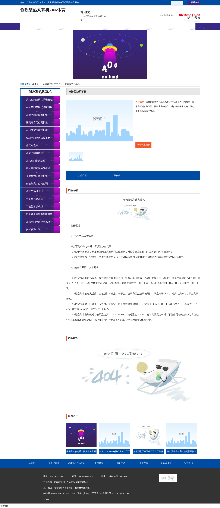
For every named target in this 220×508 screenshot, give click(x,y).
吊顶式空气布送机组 (37, 130)
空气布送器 (32, 145)
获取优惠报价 (143, 145)
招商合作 (184, 26)
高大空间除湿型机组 (37, 115)
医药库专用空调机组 (37, 122)
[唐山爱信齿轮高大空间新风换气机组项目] (181, 446)
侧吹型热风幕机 (72, 84)
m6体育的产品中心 (175, 3)
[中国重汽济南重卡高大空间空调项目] (81, 446)
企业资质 (140, 26)
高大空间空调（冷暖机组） (40, 107)
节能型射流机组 (34, 206)
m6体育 (31, 26)
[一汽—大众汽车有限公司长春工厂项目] (114, 446)
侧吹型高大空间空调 (37, 183)
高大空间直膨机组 (35, 153)
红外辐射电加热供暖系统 (39, 214)
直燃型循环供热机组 (37, 176)
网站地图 (4, 506)
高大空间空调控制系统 (38, 222)
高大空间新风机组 (35, 161)
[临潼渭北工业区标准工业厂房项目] (148, 446)
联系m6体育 (192, 3)
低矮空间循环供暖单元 (38, 138)
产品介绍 (82, 175)
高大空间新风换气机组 (38, 168)
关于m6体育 (53, 26)
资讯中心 (119, 26)
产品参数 (116, 175)
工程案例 (97, 26)
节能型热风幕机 (34, 199)
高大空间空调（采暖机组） (40, 99)
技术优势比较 (33, 229)
